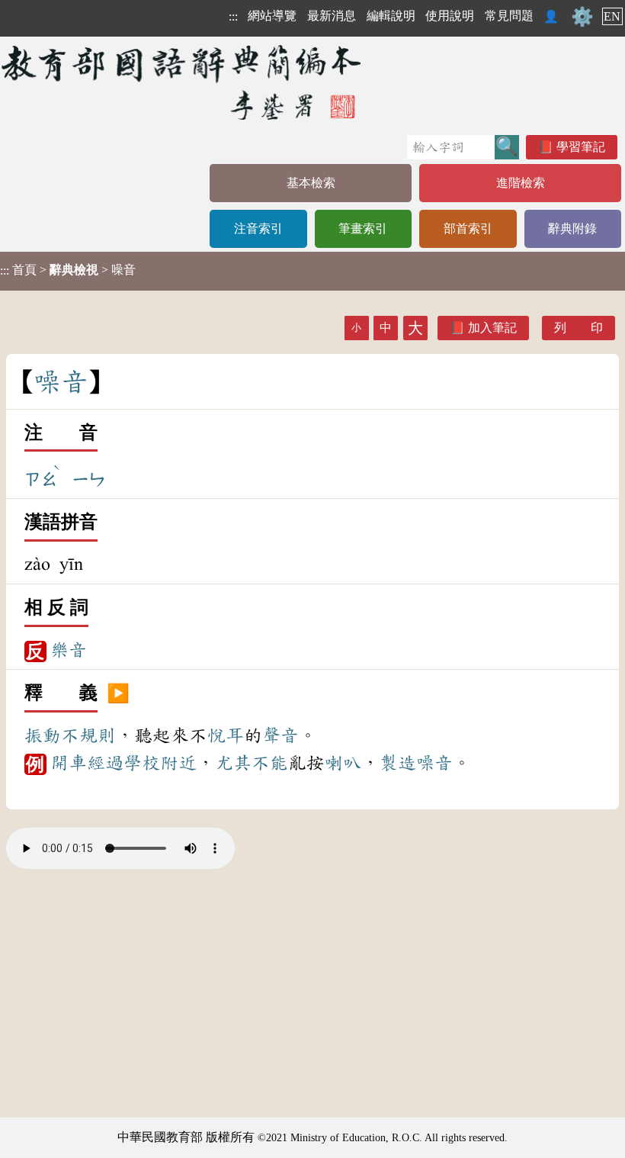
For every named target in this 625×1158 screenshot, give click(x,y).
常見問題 (509, 15)
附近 (178, 763)
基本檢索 (311, 182)
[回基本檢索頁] (182, 82)
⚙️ (582, 17)
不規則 (88, 735)
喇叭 (343, 763)
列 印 (578, 327)
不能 (270, 763)
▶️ (118, 693)
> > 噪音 (68, 270)
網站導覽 (272, 15)
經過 (105, 763)
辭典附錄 (572, 228)
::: (233, 16)
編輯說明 (391, 15)
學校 (141, 763)
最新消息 (331, 15)
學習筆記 (580, 146)
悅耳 (225, 735)
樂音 (68, 650)
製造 (398, 763)
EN (612, 16)
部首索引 (468, 228)
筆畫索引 (362, 228)
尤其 (233, 763)
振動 (42, 735)
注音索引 (258, 228)
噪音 (434, 763)
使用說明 (449, 15)
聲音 (280, 735)
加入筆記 (492, 327)
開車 (68, 763)
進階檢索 (520, 182)
